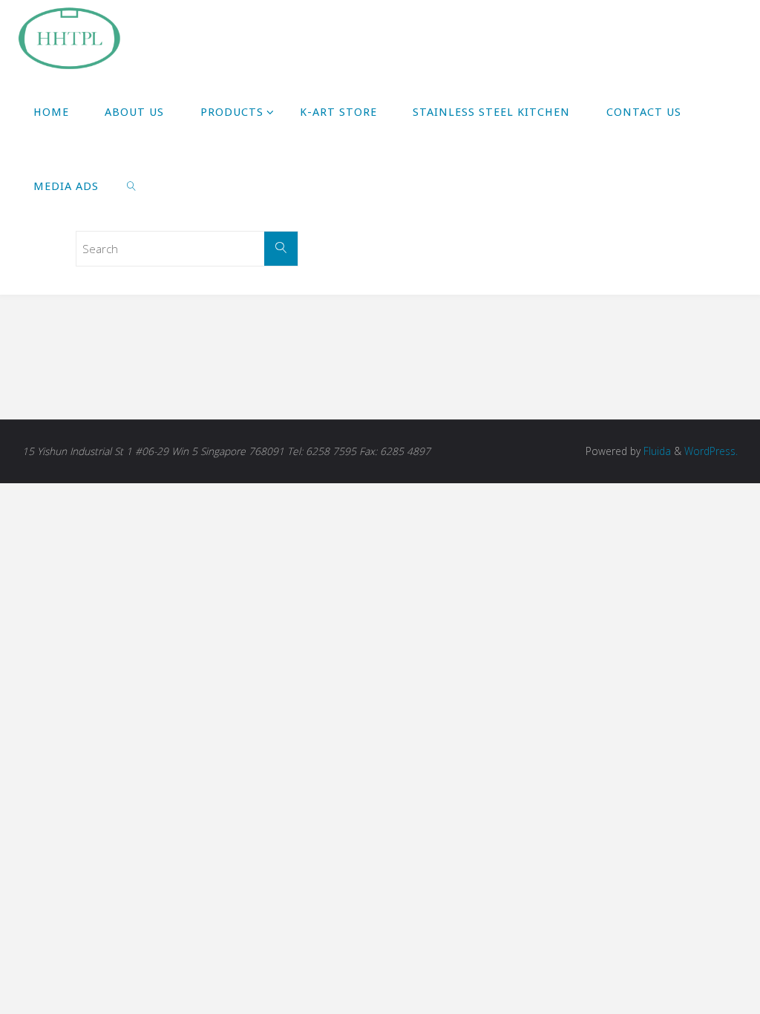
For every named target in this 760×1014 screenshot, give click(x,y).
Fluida (656, 451)
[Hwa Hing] (68, 37)
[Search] (281, 249)
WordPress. (711, 451)
